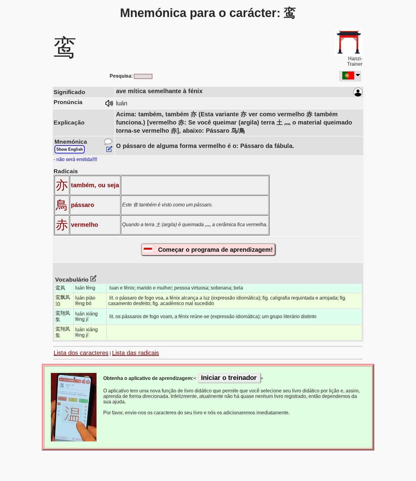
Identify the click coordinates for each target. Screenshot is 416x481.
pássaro (82, 205)
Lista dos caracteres (81, 352)
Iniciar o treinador (229, 377)
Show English (69, 149)
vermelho (84, 224)
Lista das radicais (135, 352)
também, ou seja (95, 185)
